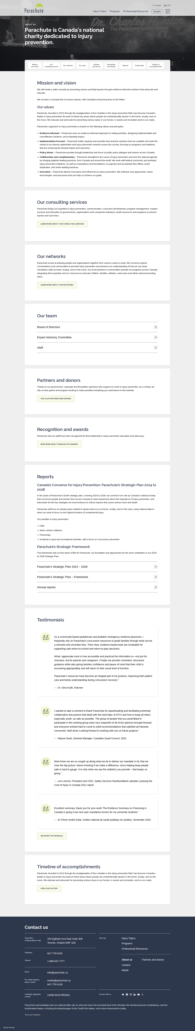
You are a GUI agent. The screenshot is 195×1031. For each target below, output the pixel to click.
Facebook (127, 994)
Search (158, 5)
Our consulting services (51, 65)
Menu (168, 13)
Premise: (12, 1027)
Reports (125, 65)
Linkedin (134, 994)
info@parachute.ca (57, 972)
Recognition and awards (111, 65)
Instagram (131, 994)
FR (169, 5)
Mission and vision (34, 65)
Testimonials (139, 65)
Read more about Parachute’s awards (59, 444)
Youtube (138, 994)
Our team (82, 65)
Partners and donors (96, 65)
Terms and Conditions (32, 1015)
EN (165, 5)
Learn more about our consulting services (62, 224)
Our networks (68, 65)
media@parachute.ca (59, 980)
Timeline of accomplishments (155, 65)
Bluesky (123, 994)
